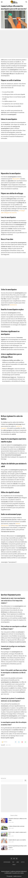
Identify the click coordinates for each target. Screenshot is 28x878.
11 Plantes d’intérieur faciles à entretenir (16, 826)
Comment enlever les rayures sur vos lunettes (17, 840)
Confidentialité (7, 873)
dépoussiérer (16, 178)
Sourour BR (3, 745)
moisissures (13, 305)
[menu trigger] (2, 2)
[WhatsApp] (25, 742)
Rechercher (3, 778)
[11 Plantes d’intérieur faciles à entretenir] (4, 827)
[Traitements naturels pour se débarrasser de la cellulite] (4, 820)
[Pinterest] (22, 742)
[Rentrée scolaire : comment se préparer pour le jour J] (4, 834)
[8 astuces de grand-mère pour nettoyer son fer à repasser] (4, 847)
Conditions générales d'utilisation (18, 871)
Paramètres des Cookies (18, 873)
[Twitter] (19, 742)
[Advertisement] (14, 44)
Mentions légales (5, 871)
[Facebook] (15, 742)
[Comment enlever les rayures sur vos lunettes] (4, 841)
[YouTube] (16, 858)
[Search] (26, 2)
